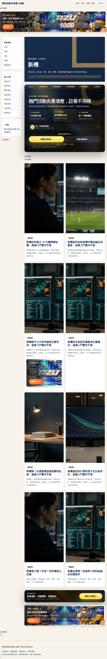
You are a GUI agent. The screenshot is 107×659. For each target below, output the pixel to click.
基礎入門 (7, 81)
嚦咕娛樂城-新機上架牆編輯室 (12, 130)
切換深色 (101, 3)
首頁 (5, 47)
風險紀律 (7, 99)
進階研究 (7, 113)
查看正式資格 (91, 596)
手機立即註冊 (46, 139)
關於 (93, 3)
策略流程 (7, 95)
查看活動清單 (83, 139)
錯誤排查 (7, 104)
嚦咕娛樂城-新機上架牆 (13, 3)
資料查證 (7, 86)
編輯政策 (7, 65)
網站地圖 (31, 651)
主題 (82, 3)
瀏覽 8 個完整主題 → (35, 76)
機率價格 (7, 90)
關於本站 (22, 651)
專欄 (88, 3)
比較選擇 (7, 108)
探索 (77, 3)
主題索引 (5, 651)
